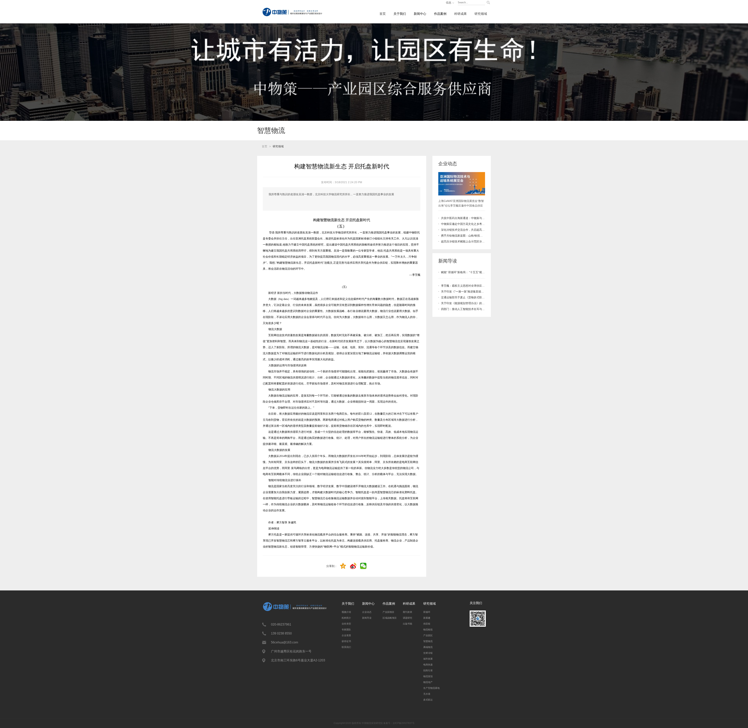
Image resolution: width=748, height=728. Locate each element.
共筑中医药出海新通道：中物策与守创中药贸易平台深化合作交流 (463, 218)
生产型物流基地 (431, 688)
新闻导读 (366, 618)
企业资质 (346, 635)
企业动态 (366, 612)
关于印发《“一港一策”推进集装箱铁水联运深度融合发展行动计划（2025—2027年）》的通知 (463, 291)
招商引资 (428, 670)
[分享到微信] (363, 566)
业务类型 (346, 623)
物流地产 (428, 682)
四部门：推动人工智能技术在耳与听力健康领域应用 (463, 309)
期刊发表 (407, 612)
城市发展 (428, 658)
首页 (382, 13)
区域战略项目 (390, 618)
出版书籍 (407, 623)
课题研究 (407, 618)
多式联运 (428, 699)
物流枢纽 (428, 629)
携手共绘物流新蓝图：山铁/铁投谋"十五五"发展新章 (463, 235)
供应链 (426, 623)
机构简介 (346, 618)
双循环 (426, 612)
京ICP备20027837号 (404, 723)
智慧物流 (428, 641)
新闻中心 (420, 13)
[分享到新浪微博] (353, 566)
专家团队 (346, 629)
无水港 (426, 694)
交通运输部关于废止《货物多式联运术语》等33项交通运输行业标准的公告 (463, 297)
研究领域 (481, 13)
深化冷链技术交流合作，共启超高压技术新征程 (463, 229)
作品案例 (440, 13)
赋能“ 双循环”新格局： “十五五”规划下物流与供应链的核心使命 (463, 272)
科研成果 (460, 13)
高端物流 (428, 647)
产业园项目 (388, 612)
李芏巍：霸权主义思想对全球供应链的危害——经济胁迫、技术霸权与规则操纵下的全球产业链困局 (463, 285)
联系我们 (346, 647)
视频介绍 (346, 612)
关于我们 (399, 13)
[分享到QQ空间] (343, 566)
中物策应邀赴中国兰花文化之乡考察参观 (463, 223)
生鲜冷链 (428, 653)
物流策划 (428, 676)
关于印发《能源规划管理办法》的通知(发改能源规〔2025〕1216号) (463, 303)
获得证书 (346, 641)
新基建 (426, 618)
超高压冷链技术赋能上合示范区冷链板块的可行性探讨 (463, 241)
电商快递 (428, 664)
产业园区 (428, 635)
